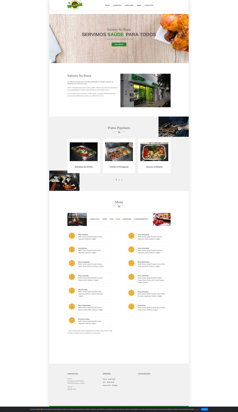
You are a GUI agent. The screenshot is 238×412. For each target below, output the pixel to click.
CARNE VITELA (94, 219)
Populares (129, 5)
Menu (139, 5)
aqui (197, 409)
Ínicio (107, 5)
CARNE (104, 219)
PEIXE (111, 219)
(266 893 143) (71, 389)
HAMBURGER (127, 219)
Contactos (148, 5)
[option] (119, 159)
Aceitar (204, 409)
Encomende (119, 44)
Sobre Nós (117, 5)
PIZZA (118, 219)
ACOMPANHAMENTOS (141, 219)
